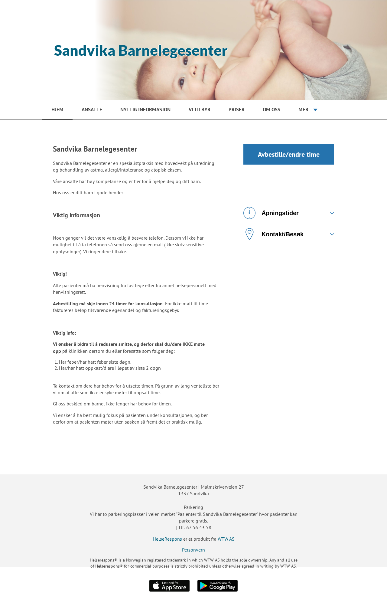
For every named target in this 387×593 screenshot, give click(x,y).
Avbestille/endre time (289, 154)
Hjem (57, 109)
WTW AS (226, 539)
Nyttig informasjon (145, 109)
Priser (237, 109)
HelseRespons (167, 539)
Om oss (271, 109)
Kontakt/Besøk (283, 234)
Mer (303, 109)
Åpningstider (280, 213)
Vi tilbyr (199, 109)
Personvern (193, 550)
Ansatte (92, 109)
